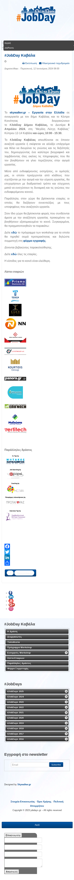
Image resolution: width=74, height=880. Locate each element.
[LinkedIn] (37, 557)
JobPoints (9, 48)
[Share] (37, 563)
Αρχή (37, 825)
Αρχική (7, 43)
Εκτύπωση (31, 63)
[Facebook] (37, 546)
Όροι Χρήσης (44, 801)
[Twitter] (37, 552)
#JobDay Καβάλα (19, 55)
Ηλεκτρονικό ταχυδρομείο (55, 63)
